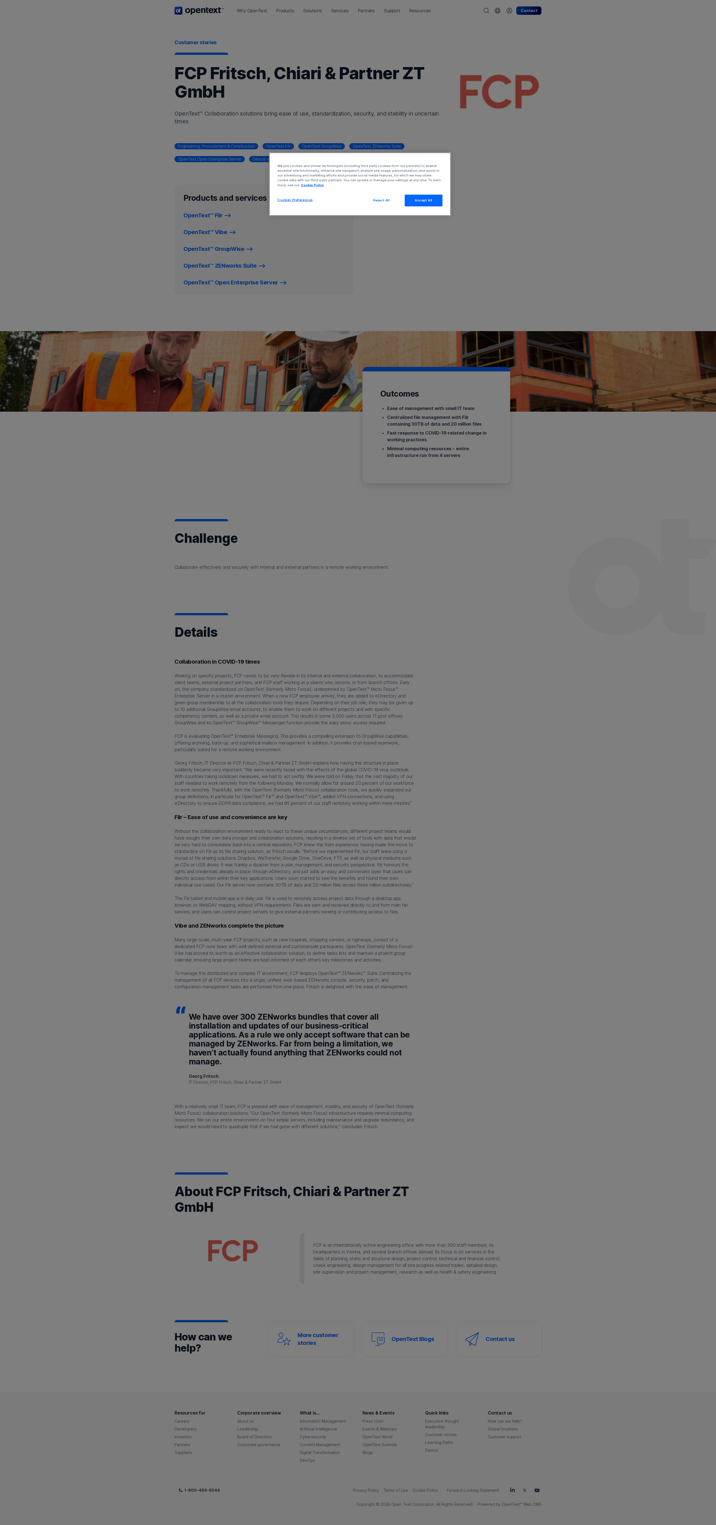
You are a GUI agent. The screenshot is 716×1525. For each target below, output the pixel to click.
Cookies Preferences (295, 200)
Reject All (381, 200)
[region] (360, 184)
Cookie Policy (312, 185)
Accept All (423, 200)
